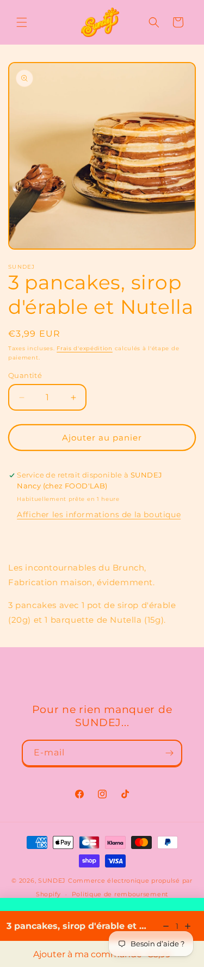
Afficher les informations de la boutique (99, 514)
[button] (22, 22)
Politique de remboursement (120, 894)
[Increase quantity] (187, 926)
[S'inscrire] (169, 753)
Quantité (25, 375)
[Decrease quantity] (165, 926)
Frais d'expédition (85, 348)
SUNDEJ (52, 880)
